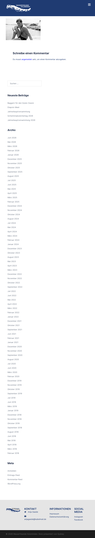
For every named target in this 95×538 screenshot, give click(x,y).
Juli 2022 (12, 291)
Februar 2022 (13, 312)
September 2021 (15, 329)
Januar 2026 (13, 155)
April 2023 (12, 265)
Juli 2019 (11, 398)
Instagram (78, 517)
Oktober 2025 (14, 167)
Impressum (54, 514)
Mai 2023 (12, 261)
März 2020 (12, 372)
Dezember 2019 (14, 381)
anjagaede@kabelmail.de (35, 519)
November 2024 (15, 210)
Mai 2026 (12, 142)
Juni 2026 (12, 138)
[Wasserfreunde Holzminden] (19, 8)
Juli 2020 (12, 364)
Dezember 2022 (15, 274)
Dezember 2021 (14, 321)
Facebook (78, 520)
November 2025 (15, 163)
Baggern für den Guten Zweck (21, 103)
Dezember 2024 (15, 206)
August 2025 (13, 176)
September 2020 (15, 355)
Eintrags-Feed (14, 475)
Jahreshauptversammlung (19, 111)
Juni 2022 (12, 295)
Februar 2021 (13, 338)
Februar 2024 (13, 240)
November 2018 (15, 419)
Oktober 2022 (14, 282)
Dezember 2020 (15, 346)
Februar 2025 (13, 202)
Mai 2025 (12, 189)
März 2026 (12, 146)
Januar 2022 (13, 317)
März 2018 (12, 449)
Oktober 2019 (14, 389)
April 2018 (12, 444)
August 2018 (13, 432)
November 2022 (15, 278)
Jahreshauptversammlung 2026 (21, 120)
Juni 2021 (12, 334)
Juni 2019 (12, 402)
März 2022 (12, 308)
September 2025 (15, 172)
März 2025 (12, 197)
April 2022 (12, 304)
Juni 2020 (12, 368)
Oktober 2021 (14, 325)
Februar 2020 (13, 376)
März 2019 (12, 406)
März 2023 (12, 270)
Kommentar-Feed (15, 479)
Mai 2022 (12, 300)
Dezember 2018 (14, 415)
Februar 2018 (13, 453)
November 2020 (15, 351)
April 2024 (12, 231)
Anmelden (12, 471)
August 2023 (13, 257)
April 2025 (12, 193)
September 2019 (15, 393)
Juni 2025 (12, 184)
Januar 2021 (13, 342)
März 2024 (12, 236)
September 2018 (15, 427)
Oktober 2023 (14, 253)
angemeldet (27, 59)
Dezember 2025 (15, 159)
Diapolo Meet (13, 107)
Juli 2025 (12, 180)
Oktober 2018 (14, 423)
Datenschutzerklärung (59, 517)
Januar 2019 (13, 410)
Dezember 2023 (15, 248)
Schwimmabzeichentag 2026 (20, 116)
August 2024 (13, 219)
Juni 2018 (12, 436)
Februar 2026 (13, 150)
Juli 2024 (12, 223)
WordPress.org (14, 484)
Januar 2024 (13, 244)
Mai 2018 (12, 440)
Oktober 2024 (14, 214)
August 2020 (13, 359)
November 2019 (15, 385)
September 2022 (15, 287)
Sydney (61, 534)
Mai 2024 (12, 227)
